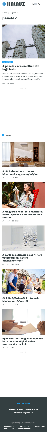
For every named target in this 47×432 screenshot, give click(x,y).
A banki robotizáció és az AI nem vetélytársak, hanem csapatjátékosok (22, 257)
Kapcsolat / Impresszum (9, 427)
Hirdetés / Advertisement (24, 427)
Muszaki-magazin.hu (23, 413)
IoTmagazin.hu (31, 409)
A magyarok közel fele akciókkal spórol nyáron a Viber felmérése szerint (22, 214)
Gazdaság (8, 62)
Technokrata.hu (16, 409)
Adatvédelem (39, 427)
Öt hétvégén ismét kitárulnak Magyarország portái (20, 300)
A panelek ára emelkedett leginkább (20, 67)
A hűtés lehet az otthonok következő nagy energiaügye (20, 173)
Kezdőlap (5, 13)
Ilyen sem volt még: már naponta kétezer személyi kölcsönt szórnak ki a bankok (22, 341)
